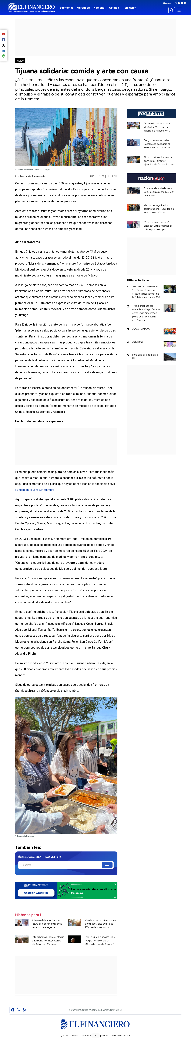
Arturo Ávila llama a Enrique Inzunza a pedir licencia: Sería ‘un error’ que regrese (47, 924)
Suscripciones (101, 1036)
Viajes (20, 60)
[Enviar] (107, 865)
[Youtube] (183, 3)
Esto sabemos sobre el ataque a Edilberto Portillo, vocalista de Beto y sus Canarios (48, 941)
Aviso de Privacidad (121, 1036)
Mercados (83, 7)
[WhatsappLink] (66, 890)
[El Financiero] (31, 7)
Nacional (99, 7)
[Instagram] (179, 3)
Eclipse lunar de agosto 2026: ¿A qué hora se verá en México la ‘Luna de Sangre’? (100, 941)
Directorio (86, 1036)
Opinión (114, 7)
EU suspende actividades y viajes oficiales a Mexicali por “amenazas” (159, 192)
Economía (66, 7)
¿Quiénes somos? (69, 1036)
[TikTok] (185, 3)
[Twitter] (176, 3)
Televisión (129, 7)
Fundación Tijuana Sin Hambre (34, 490)
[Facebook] (173, 3)
